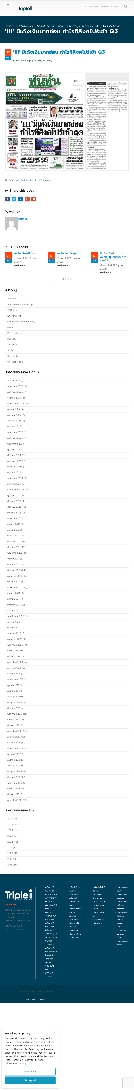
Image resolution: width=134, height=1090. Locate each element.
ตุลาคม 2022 (13, 535)
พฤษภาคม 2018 (14, 822)
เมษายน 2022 (13, 564)
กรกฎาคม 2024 (14, 506)
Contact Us (92, 7)
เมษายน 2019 (13, 759)
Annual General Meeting (20, 344)
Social (10, 390)
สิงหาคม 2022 (14, 546)
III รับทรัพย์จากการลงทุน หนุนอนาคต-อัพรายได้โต (70, 257)
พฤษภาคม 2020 (15, 684)
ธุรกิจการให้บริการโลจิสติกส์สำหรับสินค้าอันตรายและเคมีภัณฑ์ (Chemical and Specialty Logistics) (51, 1002)
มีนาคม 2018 (13, 834)
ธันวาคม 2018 (13, 782)
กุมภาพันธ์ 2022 (15, 575)
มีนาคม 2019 (13, 765)
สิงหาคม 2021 (14, 610)
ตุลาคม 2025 (13, 449)
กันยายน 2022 (14, 541)
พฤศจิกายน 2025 (15, 443)
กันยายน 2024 (14, 495)
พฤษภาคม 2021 (14, 627)
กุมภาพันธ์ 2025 (15, 477)
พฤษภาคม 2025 (15, 472)
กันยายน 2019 (13, 730)
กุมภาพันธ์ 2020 (15, 702)
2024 (10, 870)
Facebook (7, 199)
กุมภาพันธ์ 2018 (14, 839)
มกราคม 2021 (13, 644)
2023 (10, 875)
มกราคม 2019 (13, 776)
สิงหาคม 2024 (14, 500)
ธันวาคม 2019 (13, 713)
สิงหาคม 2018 (14, 805)
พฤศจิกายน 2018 (15, 788)
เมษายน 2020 (14, 690)
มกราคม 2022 (14, 581)
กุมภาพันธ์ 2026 (15, 431)
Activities (12, 338)
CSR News (12, 349)
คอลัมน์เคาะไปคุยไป (25, 253)
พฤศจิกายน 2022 (15, 529)
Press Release (14, 373)
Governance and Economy (21, 361)
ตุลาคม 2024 (13, 489)
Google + (27, 199)
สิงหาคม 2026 (14, 420)
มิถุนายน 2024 (14, 512)
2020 (10, 893)
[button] (63, 318)
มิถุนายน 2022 (14, 552)
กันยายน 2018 (13, 799)
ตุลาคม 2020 (13, 661)
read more (19, 265)
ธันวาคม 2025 (14, 437)
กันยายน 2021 (13, 604)
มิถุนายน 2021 (13, 621)
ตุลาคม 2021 (13, 598)
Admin (15, 180)
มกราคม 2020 (14, 707)
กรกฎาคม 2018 (14, 811)
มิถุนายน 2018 (13, 817)
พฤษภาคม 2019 (14, 753)
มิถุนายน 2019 (13, 748)
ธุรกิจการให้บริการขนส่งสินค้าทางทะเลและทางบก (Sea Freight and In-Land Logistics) (51, 973)
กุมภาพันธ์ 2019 (14, 771)
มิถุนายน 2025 (14, 466)
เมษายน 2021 (13, 632)
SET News (12, 384)
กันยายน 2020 (14, 667)
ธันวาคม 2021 (13, 587)
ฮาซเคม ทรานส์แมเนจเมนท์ (98, 951)
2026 (10, 858)
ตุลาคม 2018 (13, 793)
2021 (9, 887)
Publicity (28, 180)
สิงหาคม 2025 (14, 460)
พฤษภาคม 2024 (15, 518)
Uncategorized (15, 401)
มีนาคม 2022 (13, 569)
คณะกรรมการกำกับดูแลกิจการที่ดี (122, 944)
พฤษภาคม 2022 (15, 558)
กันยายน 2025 (14, 454)
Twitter (14, 199)
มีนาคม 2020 (13, 696)
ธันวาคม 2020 (14, 650)
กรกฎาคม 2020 (14, 679)
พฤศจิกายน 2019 (15, 719)
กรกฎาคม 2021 (14, 615)
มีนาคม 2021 (13, 638)
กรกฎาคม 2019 (14, 742)
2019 (9, 898)
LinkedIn (20, 199)
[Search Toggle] (126, 6)
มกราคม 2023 (14, 523)
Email (33, 199)
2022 (10, 881)
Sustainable (13, 395)
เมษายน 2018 (13, 828)
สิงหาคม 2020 (14, 673)
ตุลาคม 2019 (13, 725)
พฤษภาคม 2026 (15, 426)
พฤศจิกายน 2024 (15, 483)
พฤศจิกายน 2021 (15, 592)
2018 (9, 904)
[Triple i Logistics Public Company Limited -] (25, 8)
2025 (10, 864)
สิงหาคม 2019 (14, 736)
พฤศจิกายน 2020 (15, 656)
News (10, 367)
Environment (14, 355)
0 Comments (44, 180)
